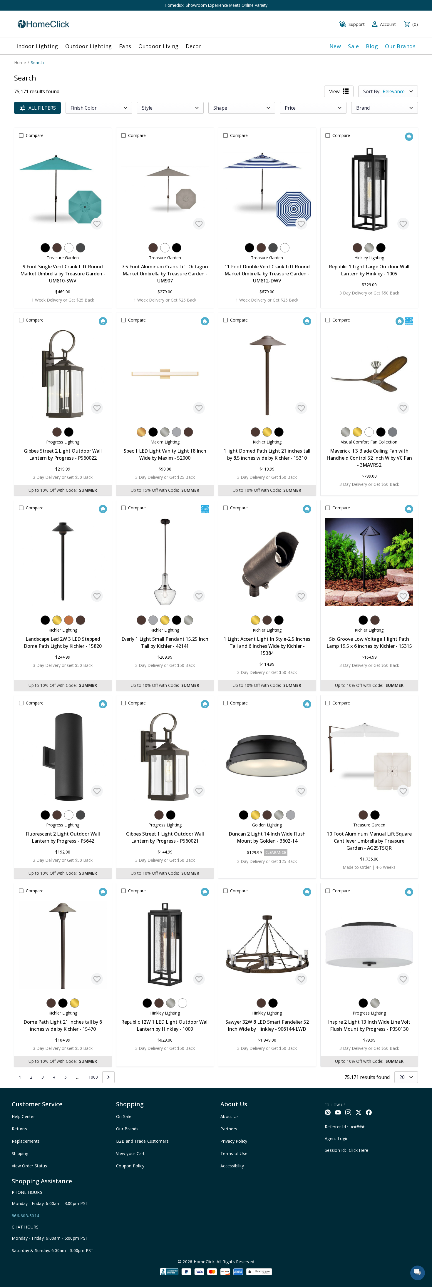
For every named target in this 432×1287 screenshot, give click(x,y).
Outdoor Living (158, 46)
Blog (372, 46)
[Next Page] (108, 1077)
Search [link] (37, 62)
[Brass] (267, 432)
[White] (68, 247)
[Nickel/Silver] (369, 247)
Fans (125, 46)
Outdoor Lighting (88, 46)
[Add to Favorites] (97, 223)
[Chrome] (176, 432)
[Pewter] (392, 432)
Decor (194, 46)
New (335, 46)
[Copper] (68, 620)
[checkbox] (21, 135)
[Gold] (141, 432)
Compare (34, 135)
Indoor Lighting (37, 46)
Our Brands (400, 46)
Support (357, 24)
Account (388, 24)
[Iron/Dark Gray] (80, 247)
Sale (353, 46)
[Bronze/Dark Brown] (57, 247)
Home (20, 62)
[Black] (45, 247)
